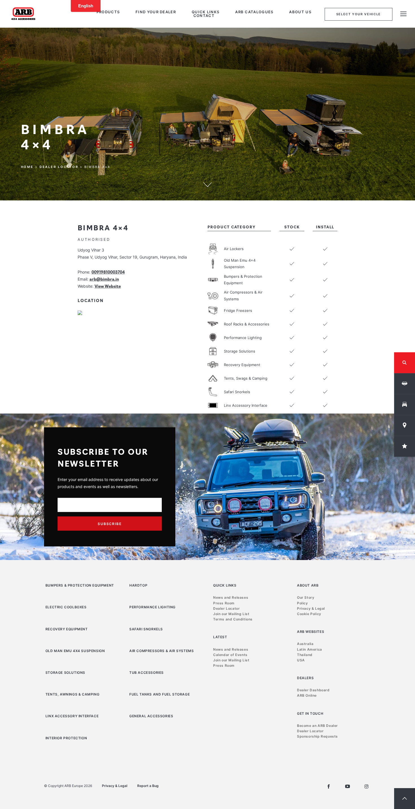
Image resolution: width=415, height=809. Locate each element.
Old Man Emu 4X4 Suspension (75, 651)
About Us (300, 12)
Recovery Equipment (66, 629)
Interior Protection (66, 738)
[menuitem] (108, 12)
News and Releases (230, 597)
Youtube (347, 786)
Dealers (305, 678)
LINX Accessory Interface (72, 716)
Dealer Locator (59, 167)
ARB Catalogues (254, 12)
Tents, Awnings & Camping (72, 694)
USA (301, 660)
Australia (305, 644)
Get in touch (310, 713)
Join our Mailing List (231, 614)
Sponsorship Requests (317, 736)
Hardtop (138, 585)
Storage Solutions (65, 672)
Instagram (366, 786)
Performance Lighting (152, 607)
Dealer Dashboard (313, 690)
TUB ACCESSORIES (146, 672)
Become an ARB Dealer (317, 725)
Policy (302, 603)
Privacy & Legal (311, 608)
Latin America (309, 649)
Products (108, 12)
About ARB (307, 585)
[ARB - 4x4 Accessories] (23, 13)
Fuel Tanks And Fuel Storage (159, 694)
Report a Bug (148, 786)
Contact (204, 16)
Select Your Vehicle (358, 14)
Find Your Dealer (156, 12)
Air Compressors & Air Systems (161, 651)
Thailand (305, 655)
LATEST (220, 637)
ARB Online (307, 695)
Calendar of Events (230, 655)
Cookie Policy (309, 614)
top (404, 798)
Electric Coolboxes (66, 607)
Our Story (305, 597)
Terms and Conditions (233, 619)
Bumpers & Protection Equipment (79, 585)
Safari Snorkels (146, 629)
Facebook (328, 786)
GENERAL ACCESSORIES (151, 716)
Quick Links (205, 12)
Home (27, 167)
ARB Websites (310, 631)
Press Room (224, 603)
